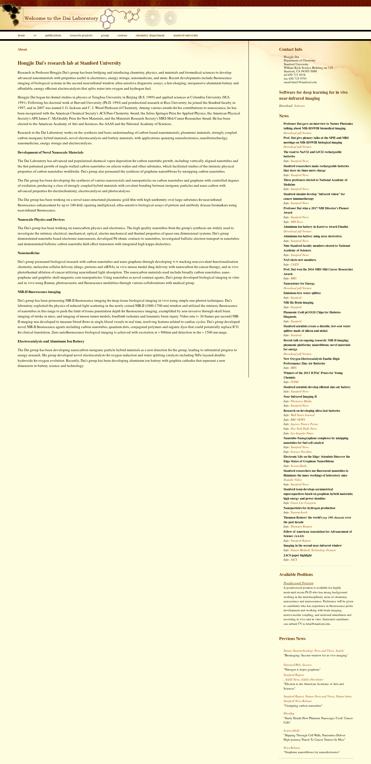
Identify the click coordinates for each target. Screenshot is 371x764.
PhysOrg (289, 713)
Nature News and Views (319, 696)
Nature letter (343, 696)
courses (122, 35)
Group (105, 35)
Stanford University (185, 35)
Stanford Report (294, 675)
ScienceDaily (292, 730)
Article (340, 650)
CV (35, 35)
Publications (53, 35)
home (21, 35)
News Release (292, 748)
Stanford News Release (298, 701)
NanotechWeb (292, 665)
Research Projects (81, 35)
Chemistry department (150, 35)
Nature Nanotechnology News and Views (309, 650)
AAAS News (292, 679)
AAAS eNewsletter (312, 679)
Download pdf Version (298, 133)
